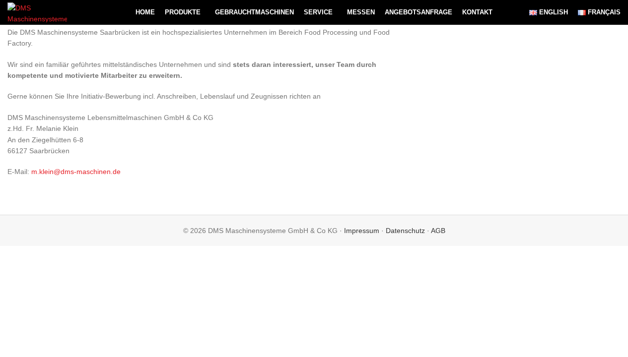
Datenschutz (405, 231)
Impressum (361, 231)
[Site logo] (37, 12)
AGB (438, 231)
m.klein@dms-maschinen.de (76, 172)
